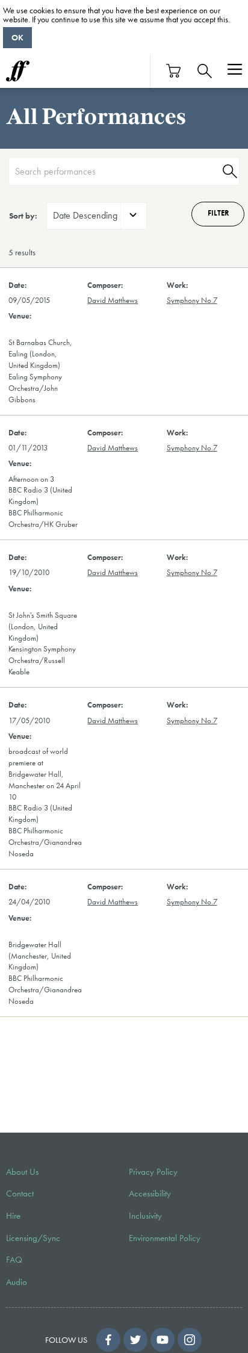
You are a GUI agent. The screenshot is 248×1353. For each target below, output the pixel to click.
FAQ (14, 1260)
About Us (22, 1172)
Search (228, 171)
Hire (13, 1216)
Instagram (190, 1340)
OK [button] (17, 37)
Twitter (135, 1340)
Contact (20, 1193)
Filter (218, 213)
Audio (16, 1282)
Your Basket (174, 71)
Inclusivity (145, 1216)
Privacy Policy (153, 1172)
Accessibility (150, 1193)
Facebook (108, 1340)
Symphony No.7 (192, 300)
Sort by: (23, 215)
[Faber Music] (17, 71)
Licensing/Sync (33, 1238)
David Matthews (112, 300)
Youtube (162, 1340)
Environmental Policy (164, 1238)
